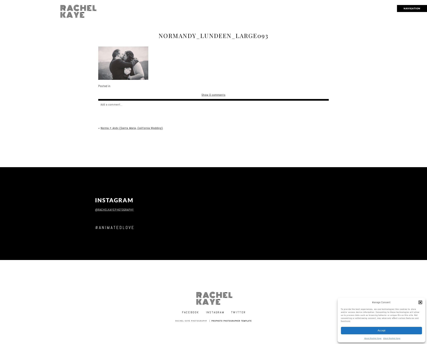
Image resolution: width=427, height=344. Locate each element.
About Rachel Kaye (372, 338)
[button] (420, 302)
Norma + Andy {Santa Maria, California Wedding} (132, 128)
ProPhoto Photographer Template (231, 321)
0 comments (213, 95)
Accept (381, 330)
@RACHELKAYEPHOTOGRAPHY (114, 210)
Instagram (114, 200)
